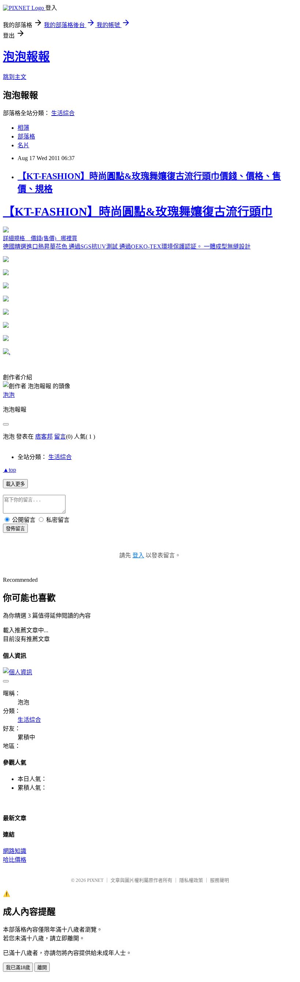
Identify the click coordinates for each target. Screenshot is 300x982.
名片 (23, 145)
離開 (42, 967)
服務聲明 (219, 880)
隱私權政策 (191, 880)
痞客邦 (44, 436)
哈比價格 (14, 860)
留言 (60, 436)
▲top (9, 470)
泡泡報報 (26, 56)
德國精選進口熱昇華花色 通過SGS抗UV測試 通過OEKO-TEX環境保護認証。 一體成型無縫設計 (138, 227)
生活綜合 (63, 113)
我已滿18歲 (18, 967)
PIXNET (95, 880)
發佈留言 (15, 528)
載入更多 (15, 484)
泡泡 (9, 395)
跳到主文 (14, 77)
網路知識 (14, 851)
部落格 (26, 136)
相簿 (23, 128)
